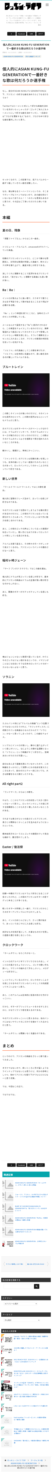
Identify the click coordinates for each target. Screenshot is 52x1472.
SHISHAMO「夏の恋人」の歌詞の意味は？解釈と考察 (31, 1442)
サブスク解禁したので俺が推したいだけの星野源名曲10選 (16, 1264)
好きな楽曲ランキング (33, 56)
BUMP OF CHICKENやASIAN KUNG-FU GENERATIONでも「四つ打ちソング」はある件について (31, 1208)
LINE (31, 34)
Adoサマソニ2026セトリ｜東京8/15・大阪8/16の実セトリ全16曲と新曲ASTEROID (31, 1395)
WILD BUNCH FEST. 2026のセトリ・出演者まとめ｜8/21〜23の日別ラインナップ (31, 1360)
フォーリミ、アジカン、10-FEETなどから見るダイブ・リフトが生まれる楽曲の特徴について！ (31, 1195)
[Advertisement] (26, 151)
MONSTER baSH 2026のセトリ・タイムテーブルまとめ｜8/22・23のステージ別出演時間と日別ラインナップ (31, 1373)
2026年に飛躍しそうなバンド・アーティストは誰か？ (31, 1349)
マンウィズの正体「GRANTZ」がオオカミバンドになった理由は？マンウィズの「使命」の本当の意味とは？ (31, 1385)
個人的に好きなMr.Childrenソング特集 (37, 1264)
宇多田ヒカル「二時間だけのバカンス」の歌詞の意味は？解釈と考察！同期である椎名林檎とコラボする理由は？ (31, 1431)
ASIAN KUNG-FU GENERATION (13, 56)
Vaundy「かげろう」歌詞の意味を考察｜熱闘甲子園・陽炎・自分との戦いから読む (31, 1337)
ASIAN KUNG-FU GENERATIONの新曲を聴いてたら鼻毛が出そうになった (31, 1231)
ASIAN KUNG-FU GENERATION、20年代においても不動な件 (30, 1242)
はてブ (40, 34)
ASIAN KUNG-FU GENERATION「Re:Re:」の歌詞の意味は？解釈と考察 (31, 1219)
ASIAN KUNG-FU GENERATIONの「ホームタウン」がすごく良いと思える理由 (30, 1184)
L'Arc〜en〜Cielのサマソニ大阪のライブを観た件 (31, 1406)
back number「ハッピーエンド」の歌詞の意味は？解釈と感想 (30, 1418)
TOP (16, 1460)
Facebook (21, 34)
